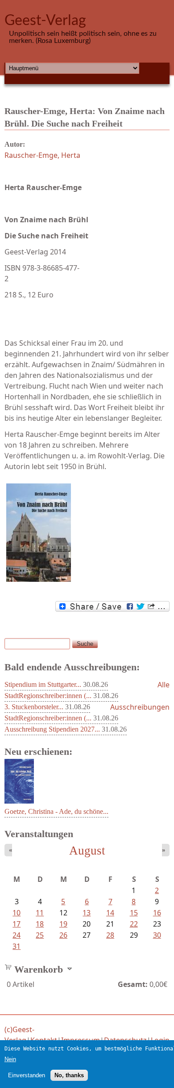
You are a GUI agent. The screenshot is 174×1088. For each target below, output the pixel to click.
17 (16, 924)
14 (110, 913)
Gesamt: (133, 984)
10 (16, 913)
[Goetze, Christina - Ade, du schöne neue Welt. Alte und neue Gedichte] (19, 801)
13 (87, 913)
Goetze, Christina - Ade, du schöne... (56, 811)
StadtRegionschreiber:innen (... (47, 695)
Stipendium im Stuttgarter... (42, 684)
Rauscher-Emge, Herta (42, 155)
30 (157, 935)
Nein (10, 1059)
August (87, 850)
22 (134, 924)
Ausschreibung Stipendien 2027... (52, 729)
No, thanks (69, 1075)
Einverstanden (26, 1075)
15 (134, 913)
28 (110, 935)
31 (16, 946)
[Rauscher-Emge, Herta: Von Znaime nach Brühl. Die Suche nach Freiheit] (87, 533)
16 (157, 913)
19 (63, 924)
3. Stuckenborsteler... (33, 707)
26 (63, 935)
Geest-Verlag (45, 20)
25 (40, 935)
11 (40, 913)
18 (40, 924)
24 (16, 935)
